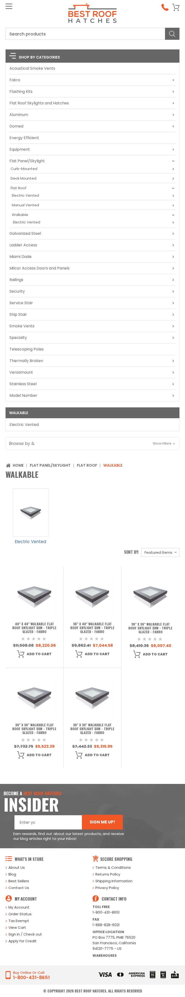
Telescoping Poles (26, 349)
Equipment (19, 149)
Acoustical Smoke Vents (32, 68)
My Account (18, 907)
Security (17, 291)
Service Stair (21, 303)
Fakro (14, 80)
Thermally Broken (26, 361)
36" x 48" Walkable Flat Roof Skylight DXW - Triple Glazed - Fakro (92, 628)
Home (18, 465)
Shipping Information (113, 880)
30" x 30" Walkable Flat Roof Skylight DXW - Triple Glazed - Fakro (92, 729)
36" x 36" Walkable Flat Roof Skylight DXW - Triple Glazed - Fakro (150, 628)
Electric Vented (25, 195)
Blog (12, 874)
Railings (16, 280)
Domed (16, 126)
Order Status (20, 913)
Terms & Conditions (113, 867)
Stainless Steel (23, 384)
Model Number (23, 395)
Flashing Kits (21, 91)
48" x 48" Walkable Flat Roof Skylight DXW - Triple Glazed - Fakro (34, 628)
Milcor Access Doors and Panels (39, 268)
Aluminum (18, 114)
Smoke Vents (21, 326)
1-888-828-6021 (106, 924)
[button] (92, 443)
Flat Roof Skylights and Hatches (39, 103)
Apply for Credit (22, 940)
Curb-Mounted (24, 168)
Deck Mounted (23, 178)
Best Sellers (18, 880)
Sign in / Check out (25, 934)
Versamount (21, 372)
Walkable (20, 214)
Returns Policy (107, 874)
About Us (16, 867)
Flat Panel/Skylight (27, 161)
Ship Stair (18, 314)
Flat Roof (18, 187)
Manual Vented (25, 205)
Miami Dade (20, 256)
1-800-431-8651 (106, 912)
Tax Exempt (18, 920)
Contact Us (18, 887)
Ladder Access (23, 245)
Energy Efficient (24, 138)
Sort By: (131, 552)
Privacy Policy (107, 887)
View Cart (17, 927)
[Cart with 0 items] (175, 7)
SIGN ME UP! (102, 822)
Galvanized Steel (25, 233)
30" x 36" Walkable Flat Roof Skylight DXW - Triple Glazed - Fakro (34, 729)
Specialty (18, 337)
